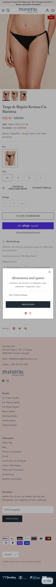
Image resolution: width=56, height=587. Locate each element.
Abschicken (28, 304)
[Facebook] (26, 313)
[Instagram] (30, 313)
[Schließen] (49, 272)
